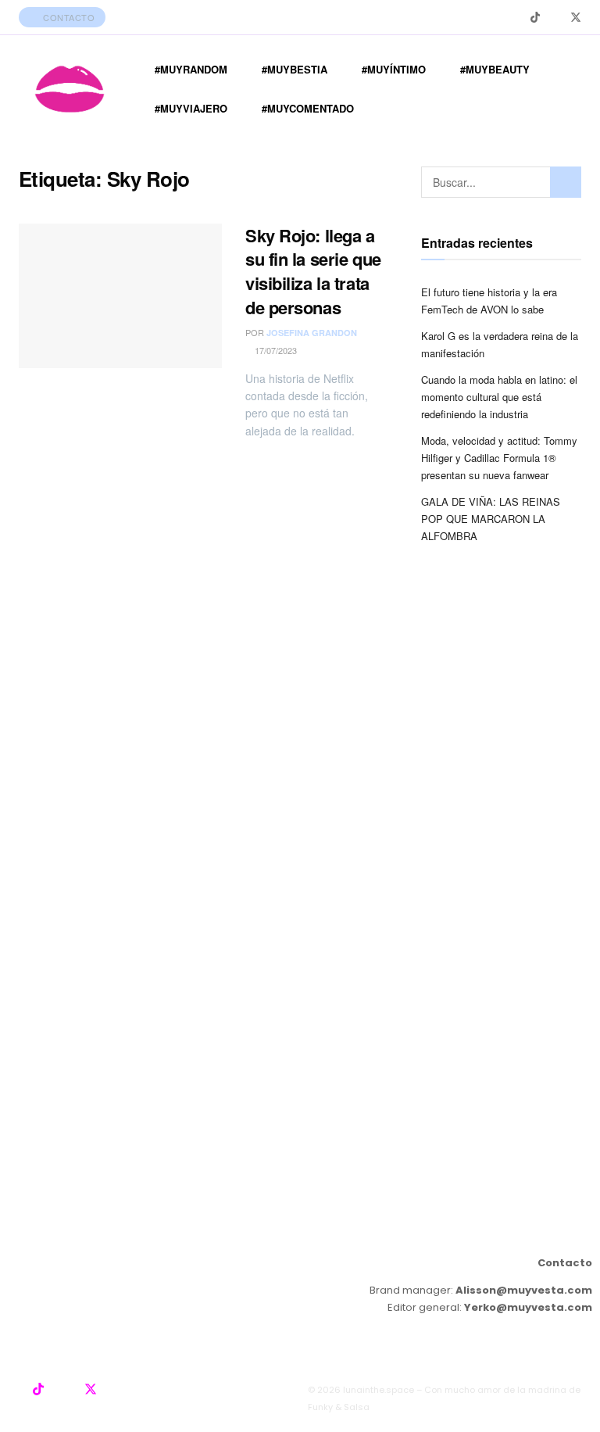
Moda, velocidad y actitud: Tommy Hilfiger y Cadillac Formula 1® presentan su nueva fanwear (499, 457)
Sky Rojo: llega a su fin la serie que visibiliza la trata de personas (313, 271)
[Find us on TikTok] (535, 17)
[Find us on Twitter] (575, 17)
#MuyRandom (191, 69)
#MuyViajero (191, 108)
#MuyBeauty (495, 69)
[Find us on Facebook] (555, 17)
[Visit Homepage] (69, 89)
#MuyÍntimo (394, 69)
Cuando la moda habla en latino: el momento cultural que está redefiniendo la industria (499, 396)
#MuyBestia (294, 69)
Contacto (68, 17)
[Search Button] (565, 182)
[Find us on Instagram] (515, 17)
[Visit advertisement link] (300, 907)
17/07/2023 (274, 350)
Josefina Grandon (311, 332)
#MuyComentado (308, 108)
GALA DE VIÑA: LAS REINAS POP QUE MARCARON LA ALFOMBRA (490, 518)
